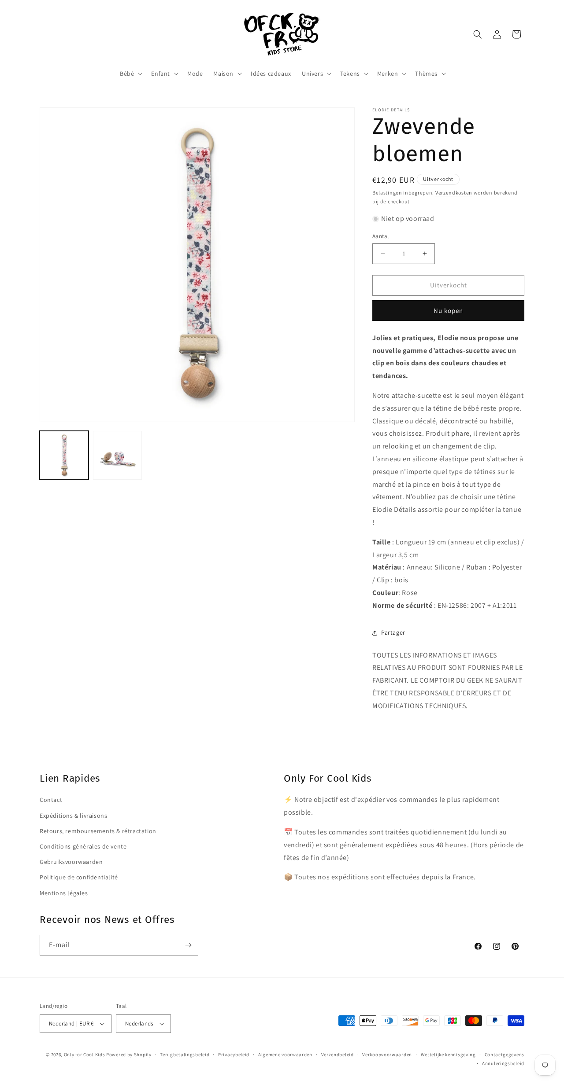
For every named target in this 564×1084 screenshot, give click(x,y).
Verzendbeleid (337, 1054)
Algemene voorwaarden (285, 1054)
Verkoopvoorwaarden (387, 1054)
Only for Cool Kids (84, 1054)
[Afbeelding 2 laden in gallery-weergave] (117, 455)
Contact (51, 800)
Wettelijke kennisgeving (448, 1054)
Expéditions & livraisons (73, 815)
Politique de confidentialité (79, 877)
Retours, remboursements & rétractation (98, 830)
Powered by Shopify (129, 1054)
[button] (130, 73)
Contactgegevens (505, 1054)
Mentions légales (64, 893)
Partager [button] (393, 632)
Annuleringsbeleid (503, 1063)
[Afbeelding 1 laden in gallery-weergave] (64, 455)
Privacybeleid (233, 1054)
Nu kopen (448, 310)
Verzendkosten (453, 192)
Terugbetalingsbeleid (184, 1054)
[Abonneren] (188, 945)
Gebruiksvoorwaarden (71, 861)
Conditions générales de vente (83, 846)
